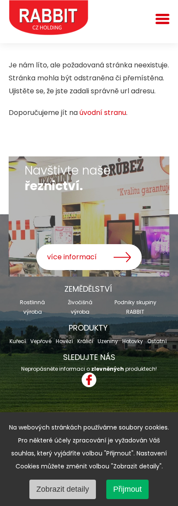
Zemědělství (88, 288)
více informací (72, 257)
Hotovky (132, 341)
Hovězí (64, 341)
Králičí (85, 341)
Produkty (88, 327)
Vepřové (40, 341)
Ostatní (157, 341)
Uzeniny (108, 341)
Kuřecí (18, 341)
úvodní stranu (102, 113)
